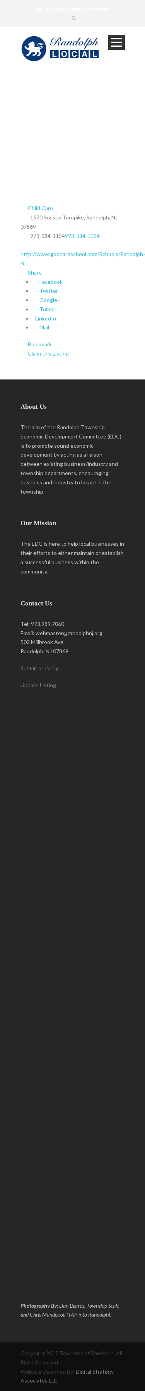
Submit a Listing (39, 668)
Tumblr (47, 309)
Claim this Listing (48, 353)
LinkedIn (45, 318)
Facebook (50, 281)
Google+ (49, 300)
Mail (43, 327)
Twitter (48, 290)
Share (34, 272)
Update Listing (38, 685)
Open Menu (116, 42)
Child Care (40, 208)
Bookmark (39, 344)
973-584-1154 (82, 236)
